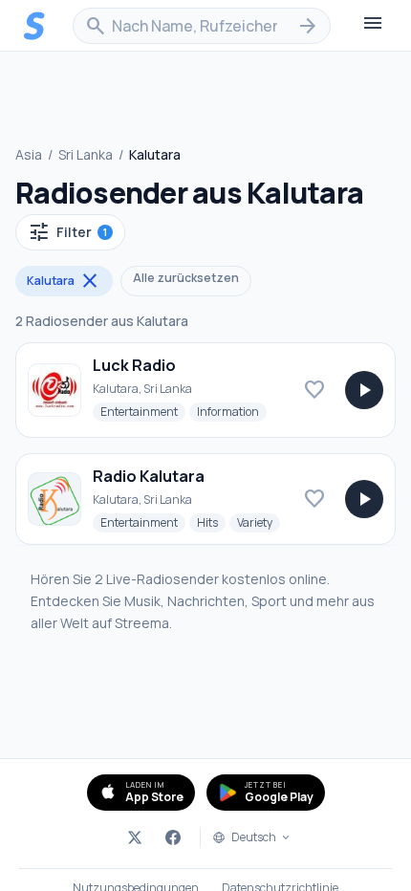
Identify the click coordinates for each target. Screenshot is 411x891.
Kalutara (64, 281)
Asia (28, 154)
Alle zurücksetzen (186, 278)
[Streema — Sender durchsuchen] (34, 26)
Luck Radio (134, 365)
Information (232, 411)
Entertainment (142, 411)
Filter (67, 232)
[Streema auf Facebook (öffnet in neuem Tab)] (173, 837)
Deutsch (253, 837)
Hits (211, 522)
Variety (258, 522)
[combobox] (202, 26)
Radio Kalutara (149, 476)
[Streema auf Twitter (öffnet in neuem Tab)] (134, 837)
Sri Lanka (85, 154)
